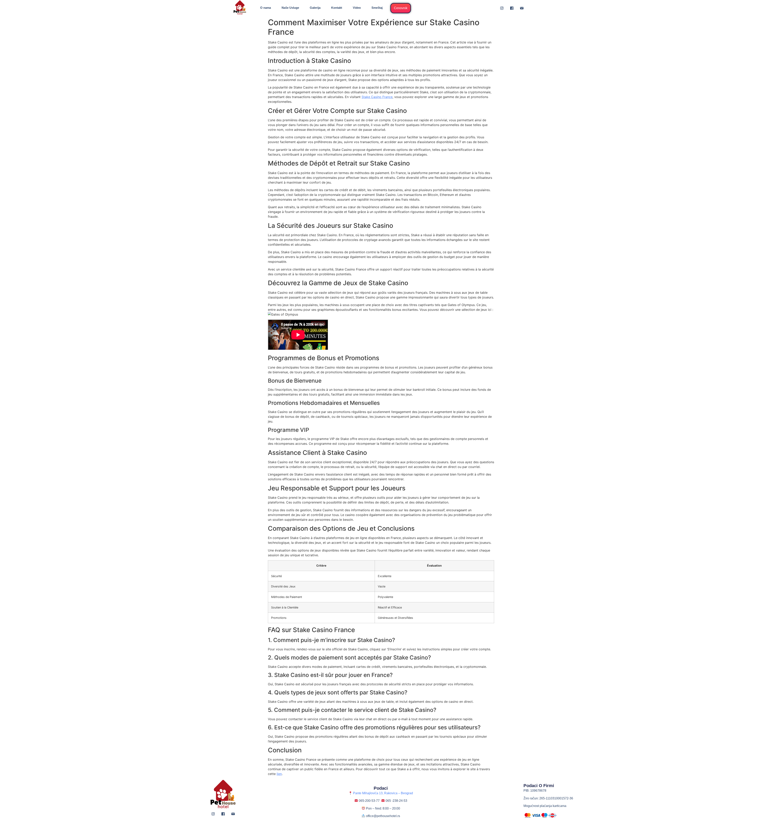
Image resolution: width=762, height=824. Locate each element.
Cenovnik (400, 8)
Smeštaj (377, 7)
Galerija (315, 7)
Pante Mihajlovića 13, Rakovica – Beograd (382, 793)
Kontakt (336, 7)
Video (357, 7)
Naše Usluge (290, 7)
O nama (265, 7)
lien (279, 774)
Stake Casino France (377, 97)
